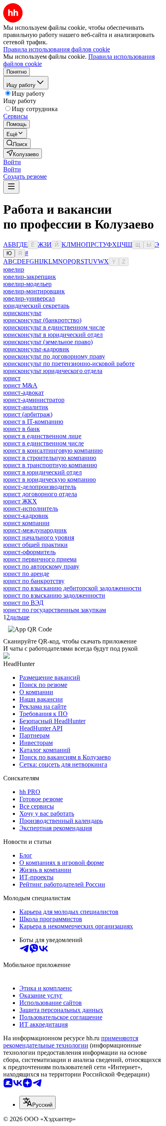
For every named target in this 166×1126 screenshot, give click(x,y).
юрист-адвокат (23, 392)
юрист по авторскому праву (41, 566)
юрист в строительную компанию (49, 457)
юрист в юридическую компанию (49, 479)
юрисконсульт (22, 312)
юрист (12, 378)
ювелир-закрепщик (29, 276)
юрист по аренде (26, 573)
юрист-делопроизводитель (39, 486)
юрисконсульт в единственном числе (54, 327)
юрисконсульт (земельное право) (48, 341)
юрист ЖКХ (20, 501)
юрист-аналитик (25, 407)
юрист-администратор (33, 399)
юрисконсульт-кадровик (36, 349)
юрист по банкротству (33, 580)
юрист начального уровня (38, 537)
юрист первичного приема (40, 559)
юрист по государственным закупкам (54, 609)
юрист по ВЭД (23, 602)
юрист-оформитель (29, 552)
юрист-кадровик (25, 515)
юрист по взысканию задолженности (54, 595)
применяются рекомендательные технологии (70, 1042)
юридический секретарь (36, 305)
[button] (12, 162)
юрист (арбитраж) (27, 414)
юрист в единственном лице (42, 436)
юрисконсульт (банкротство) (42, 320)
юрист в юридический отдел (42, 472)
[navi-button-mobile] (11, 187)
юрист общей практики (35, 544)
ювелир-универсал (29, 298)
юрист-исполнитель (30, 508)
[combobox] (37, 1102)
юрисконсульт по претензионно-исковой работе (69, 363)
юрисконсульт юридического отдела (52, 370)
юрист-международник (35, 530)
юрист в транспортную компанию (50, 465)
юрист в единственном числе (43, 443)
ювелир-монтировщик (34, 291)
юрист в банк (21, 428)
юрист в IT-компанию (33, 421)
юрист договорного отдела (40, 494)
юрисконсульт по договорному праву (54, 356)
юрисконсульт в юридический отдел (53, 334)
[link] (17, 143)
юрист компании (26, 523)
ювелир (13, 269)
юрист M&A (20, 385)
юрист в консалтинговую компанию (53, 450)
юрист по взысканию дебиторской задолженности (72, 588)
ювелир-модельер (27, 283)
